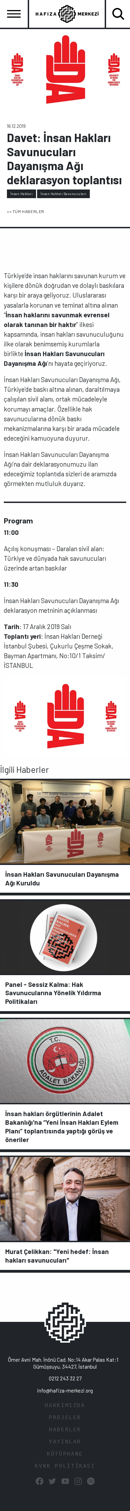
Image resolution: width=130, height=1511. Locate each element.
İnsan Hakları (21, 194)
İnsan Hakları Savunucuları (64, 194)
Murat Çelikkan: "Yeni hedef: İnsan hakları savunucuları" (57, 1255)
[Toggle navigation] (14, 14)
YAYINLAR (65, 1442)
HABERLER (65, 1429)
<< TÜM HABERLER (25, 211)
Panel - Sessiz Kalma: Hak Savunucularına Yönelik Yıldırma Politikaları (53, 993)
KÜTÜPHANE (65, 1454)
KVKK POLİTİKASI (65, 1466)
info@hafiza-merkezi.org (65, 1390)
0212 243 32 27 (65, 1378)
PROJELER (65, 1417)
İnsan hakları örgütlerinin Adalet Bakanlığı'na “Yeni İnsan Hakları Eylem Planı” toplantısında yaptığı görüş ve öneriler (61, 1126)
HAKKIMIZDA (65, 1405)
